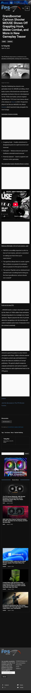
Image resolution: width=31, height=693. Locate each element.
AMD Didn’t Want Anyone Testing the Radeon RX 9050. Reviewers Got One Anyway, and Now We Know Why (15, 520)
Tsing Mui (6, 46)
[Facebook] (7, 52)
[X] (11, 52)
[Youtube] (18, 687)
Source (4, 398)
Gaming (10, 41)
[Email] (18, 52)
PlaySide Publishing (18, 432)
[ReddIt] (14, 52)
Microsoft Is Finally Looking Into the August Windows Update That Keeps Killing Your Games (14, 563)
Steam (13, 102)
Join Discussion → (7, 421)
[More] (25, 52)
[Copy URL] (21, 52)
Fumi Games (7, 432)
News (3, 41)
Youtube (21, 687)
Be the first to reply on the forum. (16, 427)
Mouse (12, 432)
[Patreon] (18, 685)
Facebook (7, 685)
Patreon (21, 685)
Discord (4, 107)
